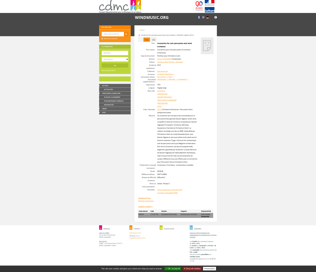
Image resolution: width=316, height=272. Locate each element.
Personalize (209, 269)
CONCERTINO (162, 94)
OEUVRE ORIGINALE (164, 97)
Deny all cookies (192, 269)
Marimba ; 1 (173, 79)
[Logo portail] (120, 6)
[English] (203, 17)
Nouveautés (109, 105)
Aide (104, 112)
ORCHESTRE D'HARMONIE (167, 100)
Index (104, 109)
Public (147, 40)
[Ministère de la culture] (209, 6)
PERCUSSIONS (162, 103)
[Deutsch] (207, 17)
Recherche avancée (110, 39)
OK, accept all (173, 269)
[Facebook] (215, 17)
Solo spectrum (162, 71)
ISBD (153, 40)
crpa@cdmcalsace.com (137, 238)
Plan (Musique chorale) (113, 101)
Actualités (108, 89)
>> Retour (141, 30)
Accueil (105, 86)
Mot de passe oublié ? (109, 70)
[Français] (199, 17)
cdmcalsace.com (135, 233)
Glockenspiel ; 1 (162, 79)
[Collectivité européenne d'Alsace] (199, 6)
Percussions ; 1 (162, 77)
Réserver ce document (146, 201)
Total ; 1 (171, 77)
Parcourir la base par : (111, 93)
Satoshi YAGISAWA (164, 59)
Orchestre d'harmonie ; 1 (165, 74)
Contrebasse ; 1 (183, 79)
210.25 (159, 109)
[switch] (127, 59)
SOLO (159, 106)
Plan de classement (112, 97)
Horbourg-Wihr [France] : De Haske (170, 62)
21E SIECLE (161, 91)
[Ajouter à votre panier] (140, 40)
